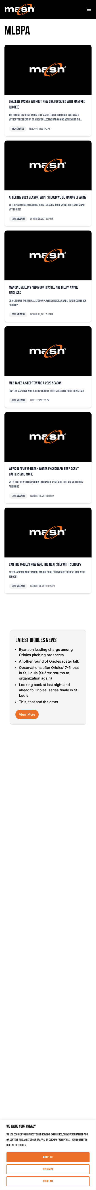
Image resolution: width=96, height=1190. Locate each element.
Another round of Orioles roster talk (49, 661)
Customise (48, 1169)
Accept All (48, 1157)
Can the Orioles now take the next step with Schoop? (45, 564)
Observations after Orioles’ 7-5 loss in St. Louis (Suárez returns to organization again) (49, 672)
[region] (48, 1155)
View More (27, 714)
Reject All (48, 1181)
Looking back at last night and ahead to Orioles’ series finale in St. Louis (48, 690)
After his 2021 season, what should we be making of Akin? (47, 197)
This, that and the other (38, 702)
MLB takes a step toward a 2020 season (35, 383)
